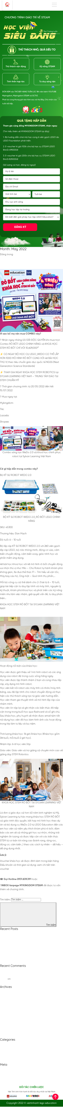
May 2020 (5, 1012)
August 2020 (7, 1000)
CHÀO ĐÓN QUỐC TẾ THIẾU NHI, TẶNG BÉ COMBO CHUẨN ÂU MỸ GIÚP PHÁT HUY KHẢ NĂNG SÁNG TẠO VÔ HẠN (31, 262)
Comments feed (9, 1078)
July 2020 (5, 1004)
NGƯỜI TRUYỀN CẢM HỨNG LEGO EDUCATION (26, 954)
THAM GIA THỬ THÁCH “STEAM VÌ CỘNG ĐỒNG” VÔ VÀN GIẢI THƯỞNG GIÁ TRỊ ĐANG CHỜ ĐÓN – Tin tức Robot (30, 975)
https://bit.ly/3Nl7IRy (16, 409)
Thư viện (4, 1052)
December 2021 (8, 996)
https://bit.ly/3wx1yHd (22, 415)
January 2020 (7, 1027)
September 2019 (9, 1035)
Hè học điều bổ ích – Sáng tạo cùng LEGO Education (29, 958)
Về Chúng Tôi (7, 1060)
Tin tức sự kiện (8, 1056)
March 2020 (6, 1020)
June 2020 (6, 1008)
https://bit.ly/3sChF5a (22, 422)
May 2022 (5, 992)
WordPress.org (8, 1081)
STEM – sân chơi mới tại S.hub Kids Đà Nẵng (24, 962)
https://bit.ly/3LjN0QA (26, 403)
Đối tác (4, 1045)
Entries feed (6, 1074)
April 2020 (5, 1016)
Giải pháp (5, 1049)
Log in (3, 1070)
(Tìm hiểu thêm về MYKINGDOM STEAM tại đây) (26, 131)
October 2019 (7, 1031)
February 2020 (8, 1024)
